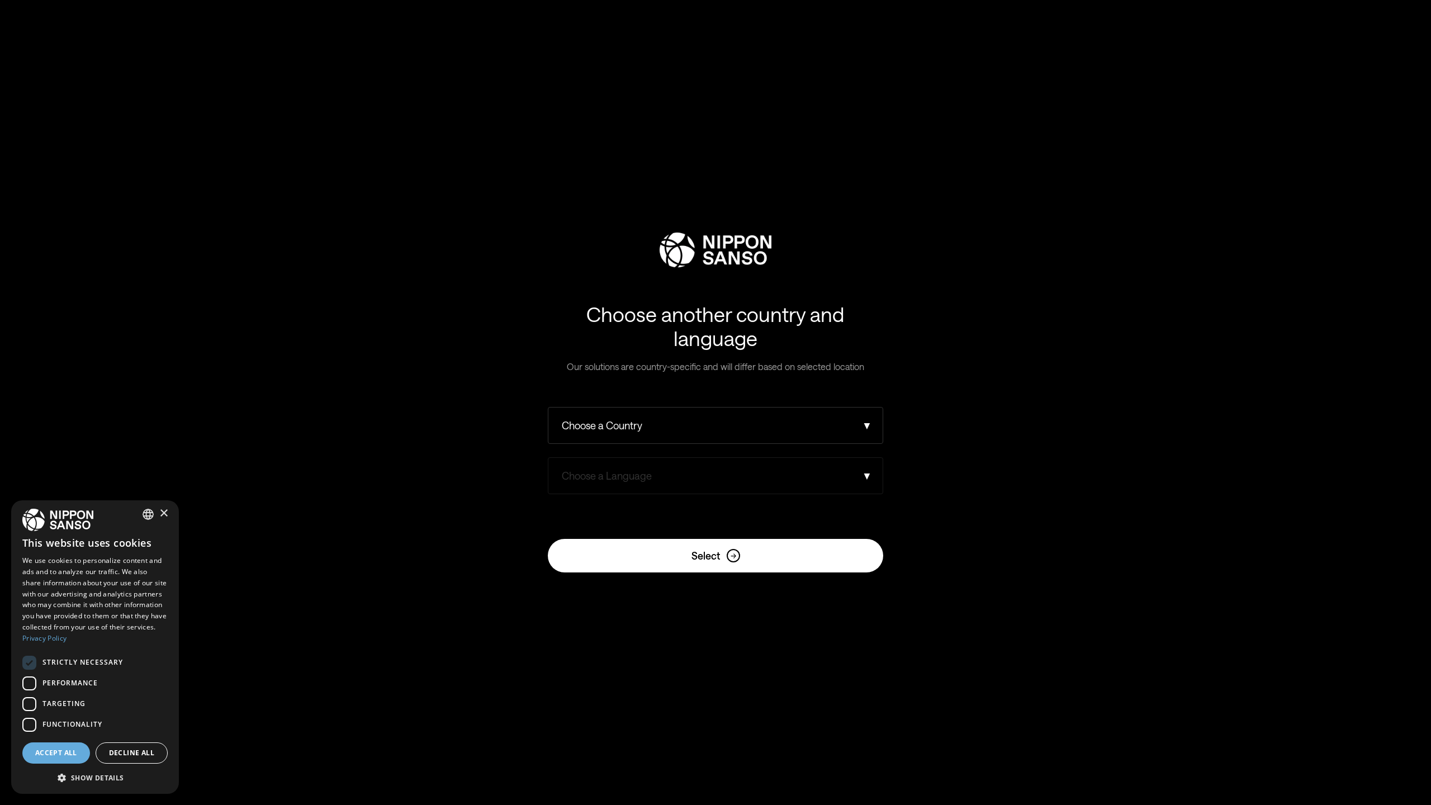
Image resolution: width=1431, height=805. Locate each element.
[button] (95, 777)
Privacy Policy (44, 638)
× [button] (163, 513)
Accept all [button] (56, 752)
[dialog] (95, 647)
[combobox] (148, 514)
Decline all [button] (131, 752)
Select (713, 556)
